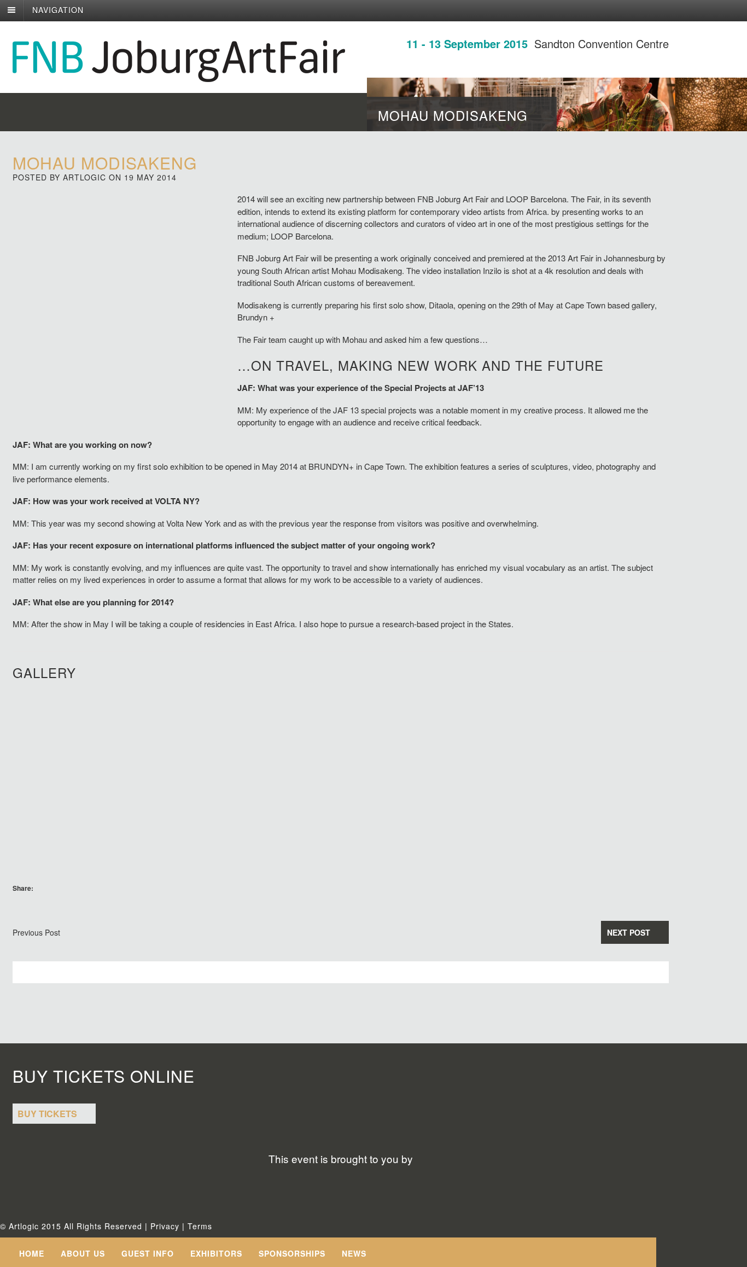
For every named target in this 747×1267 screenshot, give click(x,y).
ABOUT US (83, 1253)
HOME (31, 1253)
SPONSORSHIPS (292, 1253)
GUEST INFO (147, 1253)
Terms (200, 1226)
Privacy (164, 1226)
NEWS (354, 1253)
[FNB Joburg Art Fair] (179, 76)
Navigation (58, 9)
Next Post (628, 932)
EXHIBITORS (216, 1253)
